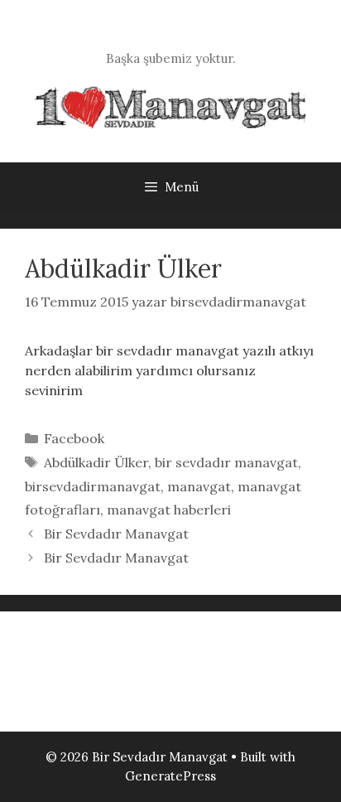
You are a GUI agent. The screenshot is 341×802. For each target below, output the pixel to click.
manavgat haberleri (169, 509)
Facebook (74, 438)
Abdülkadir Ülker (96, 462)
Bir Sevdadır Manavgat (116, 533)
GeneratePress (170, 776)
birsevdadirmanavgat (93, 486)
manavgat (199, 486)
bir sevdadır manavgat (226, 462)
